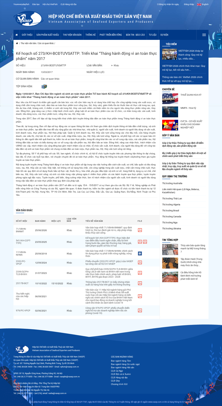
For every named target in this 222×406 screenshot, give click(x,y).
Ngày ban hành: (25, 72)
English (205, 4)
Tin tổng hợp (170, 239)
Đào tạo (35, 4)
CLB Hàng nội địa (68, 4)
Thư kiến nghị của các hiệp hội (22, 296)
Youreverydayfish (21, 4)
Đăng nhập (188, 4)
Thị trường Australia (172, 183)
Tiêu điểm (171, 44)
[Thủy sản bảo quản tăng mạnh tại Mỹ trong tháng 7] (170, 249)
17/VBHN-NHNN (21, 253)
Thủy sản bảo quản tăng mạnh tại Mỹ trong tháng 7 (193, 248)
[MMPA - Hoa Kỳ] (170, 111)
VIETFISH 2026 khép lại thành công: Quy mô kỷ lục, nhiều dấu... (190, 54)
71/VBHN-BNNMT (21, 230)
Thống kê (90, 34)
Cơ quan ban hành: (27, 78)
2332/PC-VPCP (21, 262)
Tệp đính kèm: (24, 86)
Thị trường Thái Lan (172, 198)
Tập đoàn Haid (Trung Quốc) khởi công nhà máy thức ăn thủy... (191, 262)
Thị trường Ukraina (171, 228)
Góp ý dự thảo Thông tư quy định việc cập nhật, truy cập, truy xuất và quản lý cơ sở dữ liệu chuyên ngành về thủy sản (184, 166)
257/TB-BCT (22, 283)
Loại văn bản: (95, 65)
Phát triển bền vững (111, 34)
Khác (116, 65)
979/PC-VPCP (23, 310)
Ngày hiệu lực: (96, 72)
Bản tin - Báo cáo (135, 34)
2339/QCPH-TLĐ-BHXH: (22, 273)
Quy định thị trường (174, 176)
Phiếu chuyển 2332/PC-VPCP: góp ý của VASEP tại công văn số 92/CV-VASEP (109, 262)
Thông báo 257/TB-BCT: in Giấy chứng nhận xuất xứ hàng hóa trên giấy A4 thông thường (107, 283)
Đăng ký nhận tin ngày (168, 4)
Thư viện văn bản (72, 34)
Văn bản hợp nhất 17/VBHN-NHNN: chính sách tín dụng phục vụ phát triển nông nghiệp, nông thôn (109, 253)
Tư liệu (152, 34)
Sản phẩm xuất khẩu (47, 34)
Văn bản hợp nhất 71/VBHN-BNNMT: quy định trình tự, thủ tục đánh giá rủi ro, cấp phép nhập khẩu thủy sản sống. (108, 230)
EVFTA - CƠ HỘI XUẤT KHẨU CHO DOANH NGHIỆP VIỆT (191, 124)
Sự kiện (164, 34)
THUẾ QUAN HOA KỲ (191, 95)
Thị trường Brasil (170, 210)
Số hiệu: (21, 65)
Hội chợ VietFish (50, 4)
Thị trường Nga (169, 222)
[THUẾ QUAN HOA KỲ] (170, 98)
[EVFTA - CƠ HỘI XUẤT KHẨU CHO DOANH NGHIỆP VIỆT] (170, 125)
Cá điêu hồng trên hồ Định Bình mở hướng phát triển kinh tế (191, 275)
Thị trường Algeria (171, 204)
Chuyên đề (168, 89)
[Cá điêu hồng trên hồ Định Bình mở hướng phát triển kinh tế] (170, 276)
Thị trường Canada (171, 216)
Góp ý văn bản (170, 135)
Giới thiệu (27, 34)
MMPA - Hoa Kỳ (188, 108)
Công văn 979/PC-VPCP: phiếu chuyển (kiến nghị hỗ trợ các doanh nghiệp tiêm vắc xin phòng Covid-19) (107, 310)
